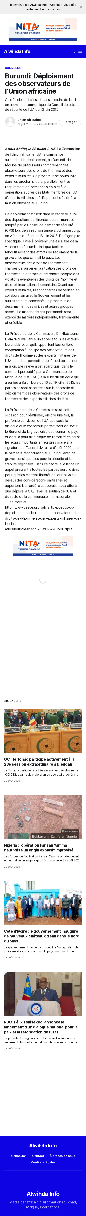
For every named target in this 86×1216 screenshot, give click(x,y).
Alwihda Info (17, 51)
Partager (70, 122)
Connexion (19, 1156)
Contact (38, 1156)
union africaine (29, 120)
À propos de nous (62, 1156)
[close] (81, 7)
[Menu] (80, 51)
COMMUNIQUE (14, 67)
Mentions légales (43, 1162)
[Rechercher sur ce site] (73, 51)
